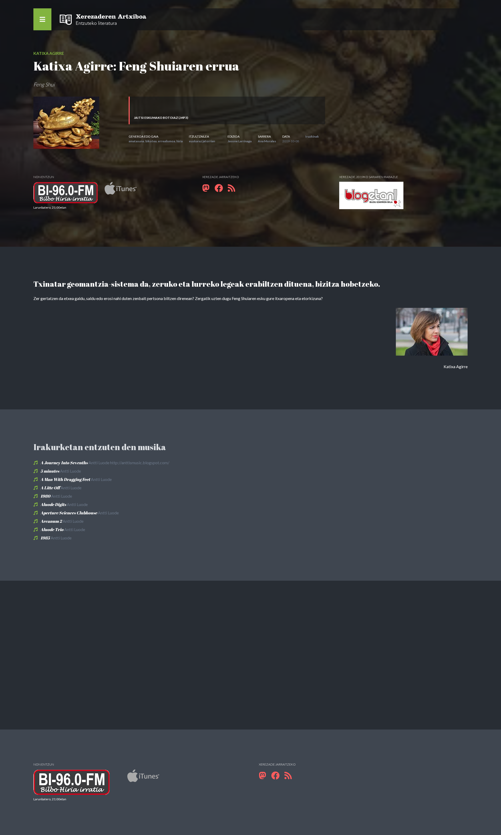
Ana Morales (267, 141)
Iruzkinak (312, 136)
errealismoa (166, 141)
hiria (179, 141)
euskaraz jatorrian (202, 141)
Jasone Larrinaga (240, 141)
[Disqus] (250, 654)
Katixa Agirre (48, 53)
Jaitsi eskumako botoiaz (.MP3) (161, 118)
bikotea (151, 141)
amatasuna (136, 141)
